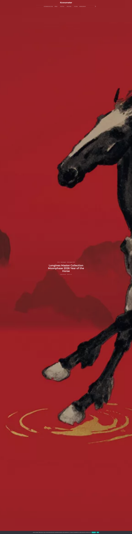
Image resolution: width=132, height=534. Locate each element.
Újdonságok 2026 (48, 6)
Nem (98, 532)
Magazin (69, 6)
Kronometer (66, 3)
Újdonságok (63, 262)
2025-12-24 (69, 274)
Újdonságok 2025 (71, 262)
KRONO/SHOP (82, 6)
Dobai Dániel (63, 274)
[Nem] (130, 532)
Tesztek (62, 6)
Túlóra (76, 6)
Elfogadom (93, 532)
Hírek (56, 6)
